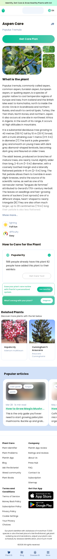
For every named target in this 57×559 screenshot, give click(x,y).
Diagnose (47, 300)
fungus (28, 386)
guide (12, 391)
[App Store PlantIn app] (40, 495)
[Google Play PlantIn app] (40, 504)
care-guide (15, 386)
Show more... (10, 215)
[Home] (3, 10)
